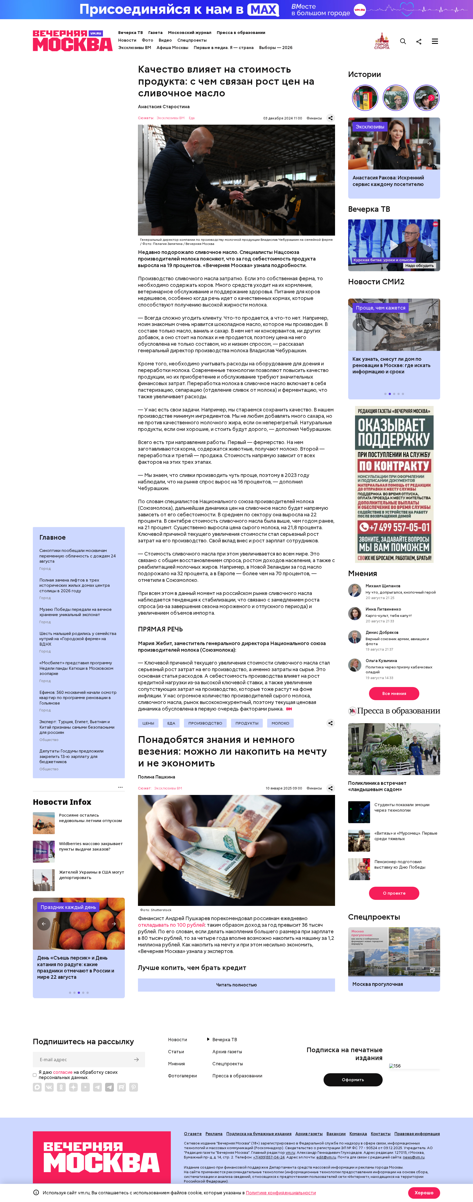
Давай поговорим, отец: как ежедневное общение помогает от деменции (392, 184)
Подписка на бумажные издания (259, 1134)
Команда (358, 1134)
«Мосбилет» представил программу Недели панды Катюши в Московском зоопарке (76, 668)
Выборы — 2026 (275, 47)
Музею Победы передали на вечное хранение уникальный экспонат (75, 611)
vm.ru (290, 1152)
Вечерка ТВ (130, 32)
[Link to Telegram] (97, 1087)
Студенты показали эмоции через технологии (401, 807)
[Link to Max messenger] (37, 1087)
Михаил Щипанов (383, 586)
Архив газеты (227, 1052)
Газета (155, 32)
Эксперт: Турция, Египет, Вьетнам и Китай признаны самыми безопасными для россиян (76, 727)
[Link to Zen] (73, 1087)
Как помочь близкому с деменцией (394, 144)
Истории (364, 74)
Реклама (214, 1134)
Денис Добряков (382, 632)
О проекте (394, 893)
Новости (127, 40)
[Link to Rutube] (121, 1087)
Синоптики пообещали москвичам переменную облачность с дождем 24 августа (77, 556)
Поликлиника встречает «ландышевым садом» (377, 786)
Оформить (353, 1080)
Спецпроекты (192, 40)
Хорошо (424, 1193)
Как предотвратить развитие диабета (394, 325)
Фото (147, 40)
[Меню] (435, 41)
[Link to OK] (61, 1087)
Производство (205, 723)
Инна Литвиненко (383, 609)
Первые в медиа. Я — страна (224, 47)
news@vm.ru (414, 1157)
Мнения (362, 573)
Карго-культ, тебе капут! (389, 615)
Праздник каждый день (68, 907)
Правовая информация (417, 1134)
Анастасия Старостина (164, 107)
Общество (49, 739)
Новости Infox (62, 802)
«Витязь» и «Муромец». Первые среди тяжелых (405, 836)
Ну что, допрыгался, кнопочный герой (401, 592)
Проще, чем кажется (380, 308)
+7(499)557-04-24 (269, 1157)
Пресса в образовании (241, 32)
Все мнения (394, 693)
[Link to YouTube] (85, 1087)
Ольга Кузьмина (382, 661)
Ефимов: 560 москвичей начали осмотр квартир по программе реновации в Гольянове (78, 697)
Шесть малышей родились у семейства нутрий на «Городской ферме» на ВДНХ (77, 639)
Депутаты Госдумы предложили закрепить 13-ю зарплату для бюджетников (71, 756)
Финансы (314, 118)
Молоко (280, 723)
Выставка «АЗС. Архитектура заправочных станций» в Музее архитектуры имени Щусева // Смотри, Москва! (365, 98)
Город (45, 568)
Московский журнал (189, 32)
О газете (193, 1134)
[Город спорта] (382, 41)
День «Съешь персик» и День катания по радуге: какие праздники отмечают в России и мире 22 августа (75, 967)
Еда (192, 118)
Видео (165, 40)
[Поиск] (403, 41)
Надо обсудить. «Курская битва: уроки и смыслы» (394, 245)
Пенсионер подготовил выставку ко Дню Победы (399, 864)
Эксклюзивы (370, 127)
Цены (148, 723)
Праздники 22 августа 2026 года (79, 924)
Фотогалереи (182, 1076)
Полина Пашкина (156, 777)
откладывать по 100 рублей (171, 924)
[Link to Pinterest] (133, 1087)
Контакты (381, 1134)
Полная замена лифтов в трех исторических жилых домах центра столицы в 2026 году (74, 585)
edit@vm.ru (326, 1157)
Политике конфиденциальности (281, 1193)
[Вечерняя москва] (102, 1157)
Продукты (246, 723)
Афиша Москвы (172, 47)
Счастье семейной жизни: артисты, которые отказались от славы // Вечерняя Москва (426, 98)
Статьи (176, 1052)
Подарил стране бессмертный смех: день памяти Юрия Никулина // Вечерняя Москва (396, 98)
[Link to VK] (49, 1087)
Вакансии (336, 1134)
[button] (43, 923)
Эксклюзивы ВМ (134, 47)
